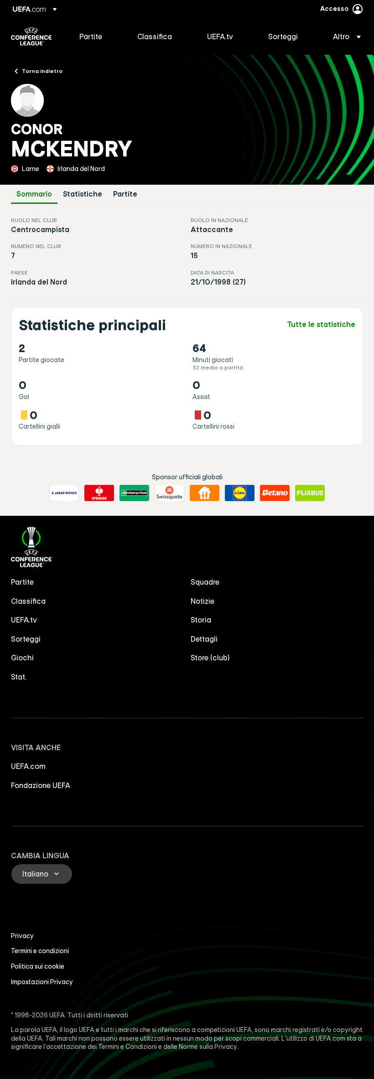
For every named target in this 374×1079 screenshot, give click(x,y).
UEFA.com (28, 766)
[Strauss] (99, 493)
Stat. (18, 677)
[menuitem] (96, 36)
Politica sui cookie (37, 966)
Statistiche (82, 194)
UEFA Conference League (31, 36)
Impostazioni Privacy (42, 982)
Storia (201, 620)
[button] (344, 36)
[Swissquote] (169, 493)
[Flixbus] (310, 493)
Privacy (22, 935)
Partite (125, 194)
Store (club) (210, 658)
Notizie (202, 601)
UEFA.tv (24, 620)
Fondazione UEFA (40, 785)
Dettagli (204, 639)
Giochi (22, 658)
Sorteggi (26, 639)
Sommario (34, 194)
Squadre (205, 582)
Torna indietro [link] (42, 70)
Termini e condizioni (40, 950)
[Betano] (275, 493)
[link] (90, 36)
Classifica (28, 601)
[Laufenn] (64, 493)
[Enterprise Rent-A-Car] (134, 493)
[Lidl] (240, 493)
